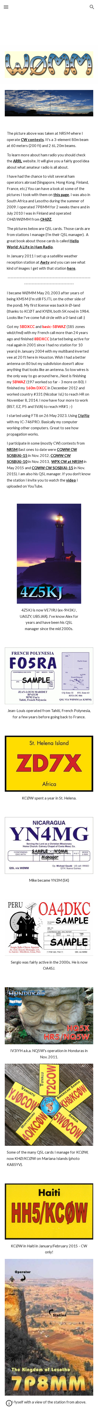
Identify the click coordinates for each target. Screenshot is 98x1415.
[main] (49, 309)
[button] (6, 7)
